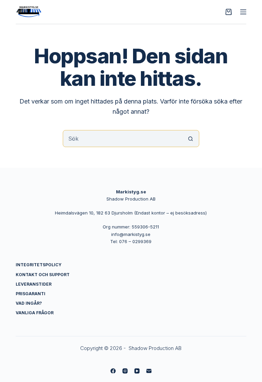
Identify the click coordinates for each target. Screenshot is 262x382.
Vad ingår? (29, 303)
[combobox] (123, 138)
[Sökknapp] (191, 138)
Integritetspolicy (38, 264)
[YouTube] (137, 370)
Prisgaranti (30, 293)
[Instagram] (125, 370)
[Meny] (243, 12)
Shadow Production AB (155, 348)
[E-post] (148, 370)
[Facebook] (113, 370)
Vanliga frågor (35, 312)
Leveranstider (34, 284)
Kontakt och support (43, 274)
